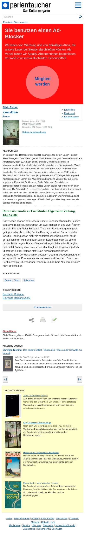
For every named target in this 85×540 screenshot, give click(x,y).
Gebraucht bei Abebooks (34, 132)
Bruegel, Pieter (12, 280)
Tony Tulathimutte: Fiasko (35, 395)
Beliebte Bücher (14, 390)
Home (9, 518)
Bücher (35, 518)
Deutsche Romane (13, 294)
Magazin (35, 522)
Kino (53, 522)
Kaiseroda (29, 280)
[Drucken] (42, 320)
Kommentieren (71, 116)
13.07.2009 (10, 215)
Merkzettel (69, 113)
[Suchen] (80, 17)
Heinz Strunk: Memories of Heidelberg (41, 452)
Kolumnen (74, 518)
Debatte (45, 522)
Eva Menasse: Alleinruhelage (37, 423)
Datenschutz (29, 529)
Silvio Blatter (10, 107)
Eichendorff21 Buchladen (49, 529)
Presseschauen (22, 518)
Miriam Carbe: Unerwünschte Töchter (40, 483)
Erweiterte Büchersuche (15, 22)
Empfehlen (69, 109)
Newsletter (48, 525)
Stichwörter (61, 518)
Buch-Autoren (47, 518)
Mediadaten (14, 525)
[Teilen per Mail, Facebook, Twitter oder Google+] (31, 320)
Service (26, 525)
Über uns (36, 525)
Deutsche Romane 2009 (16, 298)
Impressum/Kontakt (65, 525)
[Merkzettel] (53, 320)
